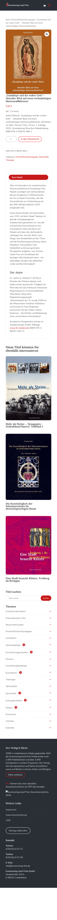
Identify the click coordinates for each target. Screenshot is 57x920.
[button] (46, 34)
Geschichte (11, 693)
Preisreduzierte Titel (15, 618)
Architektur (11, 638)
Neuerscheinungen (15, 624)
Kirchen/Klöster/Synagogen (23, 19)
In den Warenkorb (30, 139)
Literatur (10, 721)
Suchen (46, 598)
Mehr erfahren (15, 774)
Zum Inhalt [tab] (17, 177)
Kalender (10, 727)
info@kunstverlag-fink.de (18, 865)
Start (8, 19)
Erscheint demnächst (16, 611)
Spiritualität (44, 157)
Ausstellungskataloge (16, 665)
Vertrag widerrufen (18, 830)
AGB (8, 820)
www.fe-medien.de (19, 328)
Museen (9, 659)
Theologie (10, 160)
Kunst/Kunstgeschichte (17, 652)
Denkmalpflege (13, 645)
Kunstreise (11, 714)
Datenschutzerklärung (16, 815)
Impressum (11, 809)
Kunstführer (11, 672)
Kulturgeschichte (14, 700)
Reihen (9, 707)
